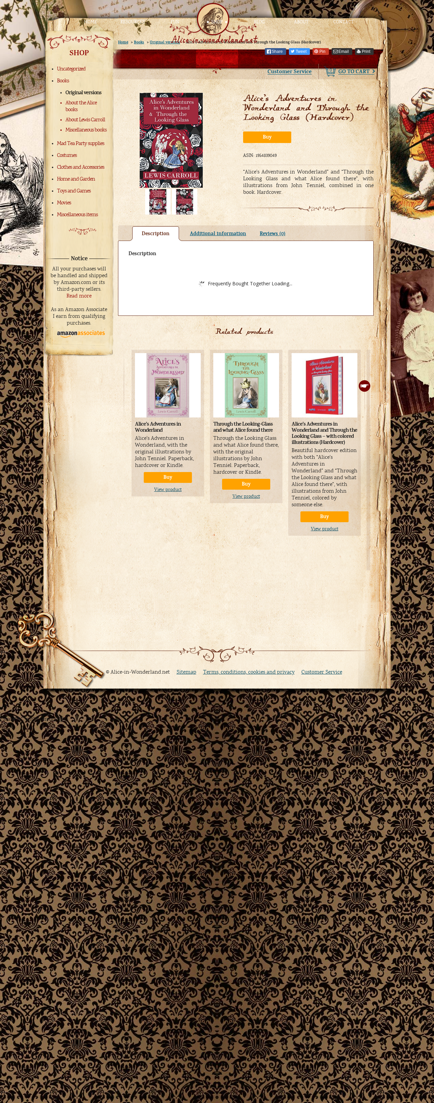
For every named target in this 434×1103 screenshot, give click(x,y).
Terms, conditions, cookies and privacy (249, 672)
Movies (64, 202)
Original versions (83, 92)
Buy (267, 137)
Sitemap (186, 672)
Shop (217, 22)
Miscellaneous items (77, 214)
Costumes (67, 155)
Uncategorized (71, 69)
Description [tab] (156, 233)
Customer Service (290, 71)
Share (277, 51)
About (301, 22)
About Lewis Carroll (85, 119)
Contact (343, 22)
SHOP (79, 53)
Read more (79, 296)
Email (343, 51)
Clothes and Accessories (80, 167)
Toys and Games (74, 190)
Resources (132, 22)
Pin (322, 51)
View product (168, 489)
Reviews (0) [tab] (272, 233)
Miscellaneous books (85, 129)
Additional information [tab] (218, 233)
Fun (175, 22)
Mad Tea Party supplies (80, 143)
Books (63, 80)
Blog (259, 22)
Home (90, 22)
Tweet (301, 51)
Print (366, 51)
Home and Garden (76, 179)
